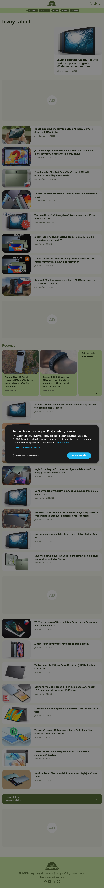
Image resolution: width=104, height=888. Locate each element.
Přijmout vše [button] (79, 455)
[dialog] (52, 444)
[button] (52, 447)
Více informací (62, 442)
